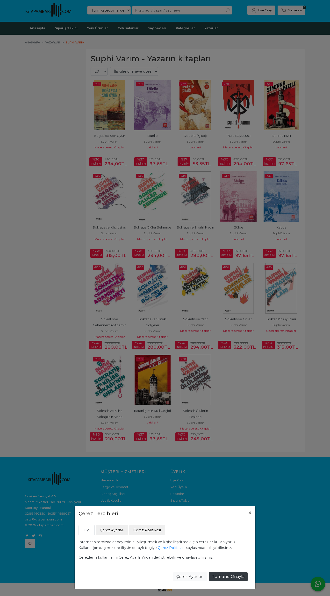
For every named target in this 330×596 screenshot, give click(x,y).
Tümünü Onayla (228, 576)
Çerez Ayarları (190, 576)
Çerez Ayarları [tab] (112, 530)
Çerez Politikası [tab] (147, 530)
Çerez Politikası (171, 548)
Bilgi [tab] (87, 530)
